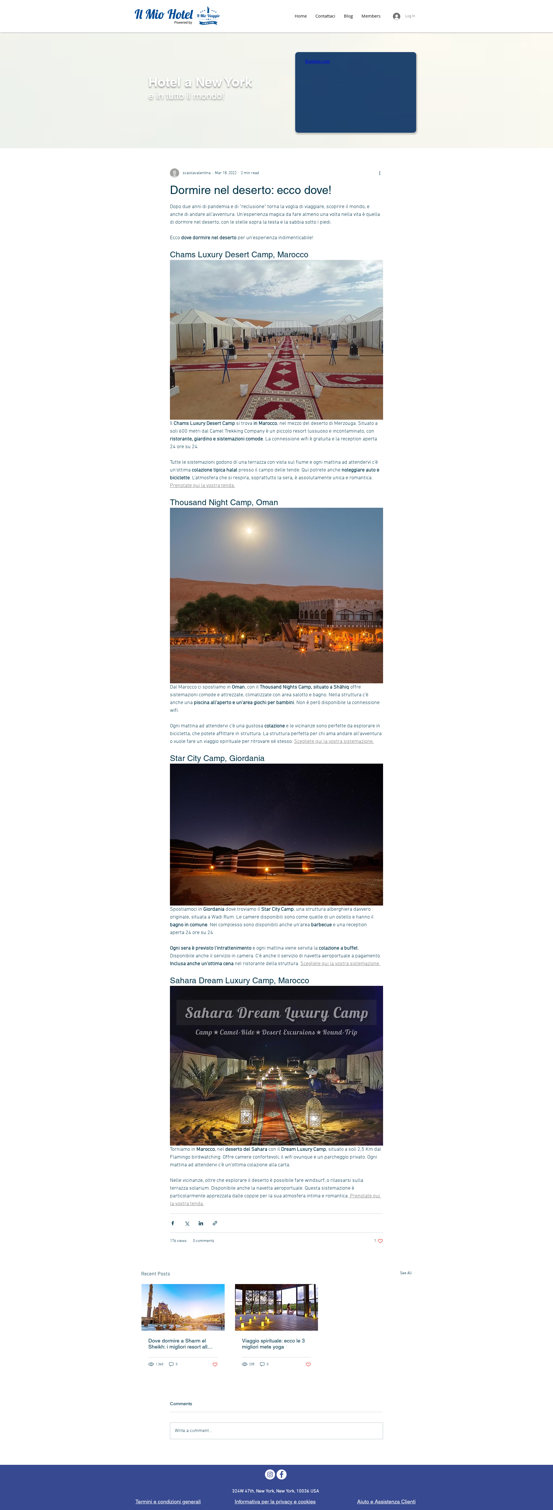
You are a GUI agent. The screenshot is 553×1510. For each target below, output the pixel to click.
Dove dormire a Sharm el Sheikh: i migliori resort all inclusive (177, 1344)
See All (406, 1273)
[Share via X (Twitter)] (187, 1223)
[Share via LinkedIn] (201, 1223)
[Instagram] (270, 1474)
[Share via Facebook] (172, 1223)
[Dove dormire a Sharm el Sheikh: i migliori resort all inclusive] (183, 1307)
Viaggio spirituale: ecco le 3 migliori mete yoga (273, 1344)
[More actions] (379, 173)
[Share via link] (215, 1223)
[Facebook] (281, 1474)
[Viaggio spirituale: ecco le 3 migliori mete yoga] (276, 1307)
